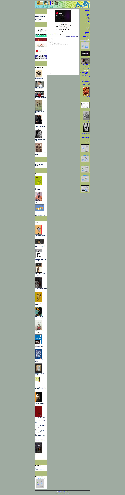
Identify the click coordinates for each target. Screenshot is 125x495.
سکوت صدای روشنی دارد (40, 417)
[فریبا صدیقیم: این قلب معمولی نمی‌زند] (38, 329)
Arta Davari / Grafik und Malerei (87, 189)
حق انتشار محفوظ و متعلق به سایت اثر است (71, 36)
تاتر (89, 19)
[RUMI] (38, 452)
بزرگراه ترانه (87, 17)
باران (36, 202)
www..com (40, 478)
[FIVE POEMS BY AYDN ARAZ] (38, 138)
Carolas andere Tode (40, 440)
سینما (89, 21)
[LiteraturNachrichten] (41, 36)
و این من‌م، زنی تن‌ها (86, 133)
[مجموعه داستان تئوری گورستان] (89, 74)
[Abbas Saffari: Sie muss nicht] (38, 151)
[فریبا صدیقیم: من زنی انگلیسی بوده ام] (35, 429)
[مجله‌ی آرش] (35, 188)
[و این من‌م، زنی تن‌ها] (86, 132)
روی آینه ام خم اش (86, 84)
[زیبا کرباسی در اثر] (89, 67)
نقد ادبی (88, 18)
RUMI (36, 453)
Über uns (37, 20)
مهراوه (36, 185)
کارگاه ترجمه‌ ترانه (86, 36)
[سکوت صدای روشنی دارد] (38, 416)
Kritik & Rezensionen (40, 16)
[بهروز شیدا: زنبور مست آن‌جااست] (38, 358)
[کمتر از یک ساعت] (86, 95)
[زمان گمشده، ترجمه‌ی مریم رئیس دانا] (35, 424)
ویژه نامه (88, 30)
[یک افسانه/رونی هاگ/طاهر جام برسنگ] (38, 234)
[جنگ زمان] (39, 210)
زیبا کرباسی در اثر (86, 68)
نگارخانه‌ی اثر (87, 34)
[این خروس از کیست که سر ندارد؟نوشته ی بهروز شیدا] (39, 243)
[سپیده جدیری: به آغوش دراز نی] (38, 386)
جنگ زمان (37, 211)
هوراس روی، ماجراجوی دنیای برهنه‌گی (41, 484)
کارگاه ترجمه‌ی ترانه (52, 34)
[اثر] (35, 468)
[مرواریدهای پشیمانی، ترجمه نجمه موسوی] (38, 272)
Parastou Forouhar (86, 180)
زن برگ (88, 26)
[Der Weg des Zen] (38, 77)
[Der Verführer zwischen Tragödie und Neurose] (38, 123)
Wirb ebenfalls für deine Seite (39, 469)
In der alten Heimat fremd (40, 97)
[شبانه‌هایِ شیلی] (85, 107)
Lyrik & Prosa (38, 17)
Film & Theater (38, 19)
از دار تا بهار (87, 99)
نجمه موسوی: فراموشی (40, 403)
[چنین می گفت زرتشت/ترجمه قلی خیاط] (38, 258)
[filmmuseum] (41, 31)
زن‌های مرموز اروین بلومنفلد (86, 149)
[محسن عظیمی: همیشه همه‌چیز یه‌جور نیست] (38, 343)
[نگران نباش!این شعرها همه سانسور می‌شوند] (89, 78)
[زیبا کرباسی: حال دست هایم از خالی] (35, 419)
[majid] (39, 96)
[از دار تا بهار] (89, 98)
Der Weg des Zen (39, 78)
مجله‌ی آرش (37, 189)
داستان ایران (87, 14)
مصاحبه (88, 28)
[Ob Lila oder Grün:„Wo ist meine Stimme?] (39, 86)
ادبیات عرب (87, 22)
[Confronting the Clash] (38, 315)
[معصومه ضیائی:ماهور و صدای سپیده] (38, 287)
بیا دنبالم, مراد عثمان (86, 159)
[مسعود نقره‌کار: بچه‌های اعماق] (38, 301)
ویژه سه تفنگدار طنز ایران (40, 215)
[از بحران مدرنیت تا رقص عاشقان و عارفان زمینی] (35, 434)
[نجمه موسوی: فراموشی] (38, 402)
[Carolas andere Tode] (35, 439)
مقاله (89, 12)
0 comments (50, 37)
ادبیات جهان (87, 23)
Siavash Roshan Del (86, 170)
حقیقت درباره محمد (86, 121)
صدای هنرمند (87, 32)
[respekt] (41, 53)
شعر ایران (88, 15)
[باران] (38, 200)
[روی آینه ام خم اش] (89, 83)
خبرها (89, 29)
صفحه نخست (87, 10)
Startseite (37, 14)
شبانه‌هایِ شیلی (87, 108)
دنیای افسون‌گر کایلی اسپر (86, 46)
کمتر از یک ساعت (86, 96)
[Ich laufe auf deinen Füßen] (38, 110)
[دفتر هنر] (35, 214)
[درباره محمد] (86, 120)
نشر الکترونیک (87, 33)
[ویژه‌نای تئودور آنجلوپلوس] (85, 63)
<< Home (50, 73)
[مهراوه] (38, 184)
